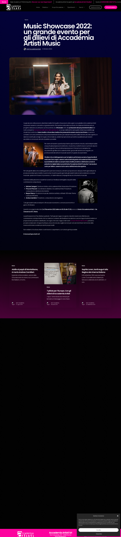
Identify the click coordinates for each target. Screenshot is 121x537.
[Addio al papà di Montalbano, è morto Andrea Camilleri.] (25, 285)
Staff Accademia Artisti (33, 49)
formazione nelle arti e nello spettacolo (46, 130)
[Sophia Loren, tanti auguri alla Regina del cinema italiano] (95, 285)
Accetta (98, 530)
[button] (118, 516)
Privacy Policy (99, 533)
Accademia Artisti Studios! (38, 2)
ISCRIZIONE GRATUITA (64, 2)
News (26, 20)
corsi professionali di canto (79, 221)
